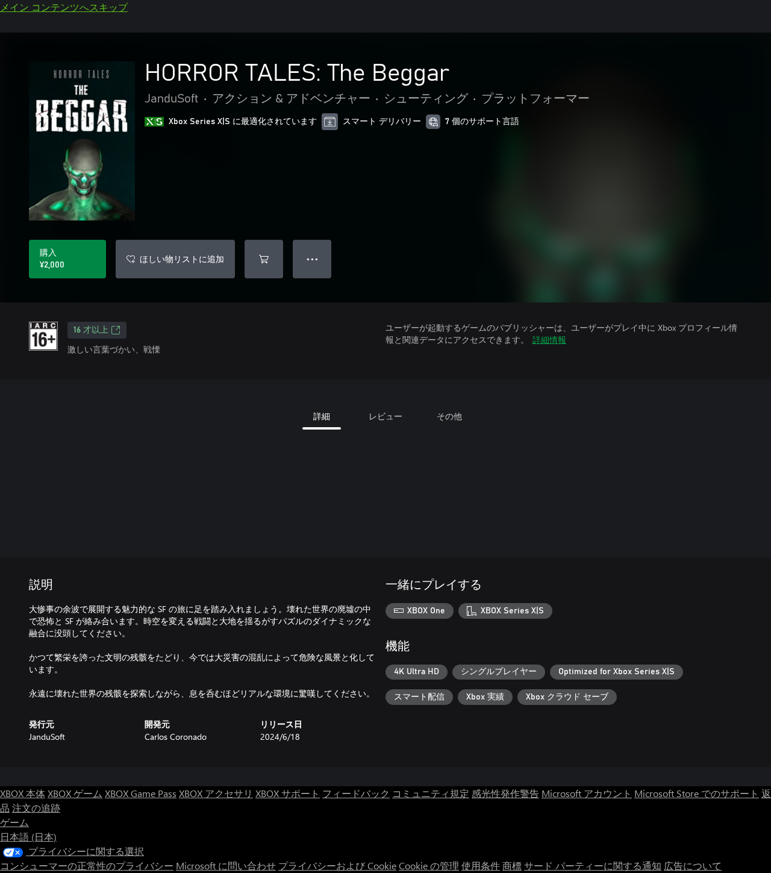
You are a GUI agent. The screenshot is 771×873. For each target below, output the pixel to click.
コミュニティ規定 (430, 793)
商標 (512, 865)
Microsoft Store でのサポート (696, 793)
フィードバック (356, 793)
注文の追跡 (36, 807)
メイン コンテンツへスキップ (64, 7)
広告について (693, 865)
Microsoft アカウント (587, 793)
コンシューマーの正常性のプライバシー (86, 865)
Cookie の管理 (429, 865)
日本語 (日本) (28, 836)
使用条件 (480, 865)
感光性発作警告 (505, 793)
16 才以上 (90, 330)
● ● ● (312, 258)
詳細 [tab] (321, 416)
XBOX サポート (287, 793)
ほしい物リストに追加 (182, 258)
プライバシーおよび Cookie (337, 865)
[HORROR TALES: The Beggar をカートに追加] (264, 259)
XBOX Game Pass (140, 793)
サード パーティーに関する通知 (592, 865)
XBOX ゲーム (75, 793)
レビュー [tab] (385, 416)
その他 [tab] (449, 416)
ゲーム (14, 822)
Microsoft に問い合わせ (226, 865)
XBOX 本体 (22, 793)
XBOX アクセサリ (216, 793)
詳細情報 (549, 339)
